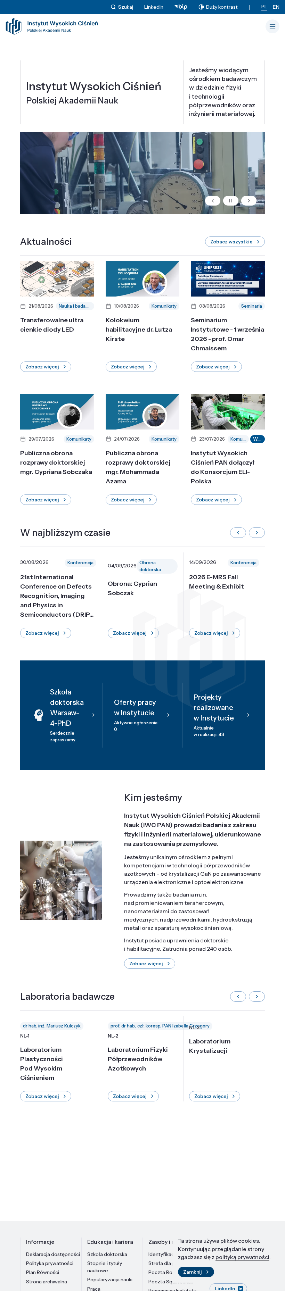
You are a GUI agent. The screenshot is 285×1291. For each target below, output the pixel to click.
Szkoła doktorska (107, 1254)
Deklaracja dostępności (53, 1254)
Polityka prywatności (49, 1263)
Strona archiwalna (46, 1281)
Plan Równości (42, 1272)
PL (264, 6)
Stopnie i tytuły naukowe (104, 1267)
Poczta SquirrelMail (170, 1281)
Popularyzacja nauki (109, 1279)
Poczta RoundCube (171, 1272)
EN (276, 7)
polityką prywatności (242, 1256)
